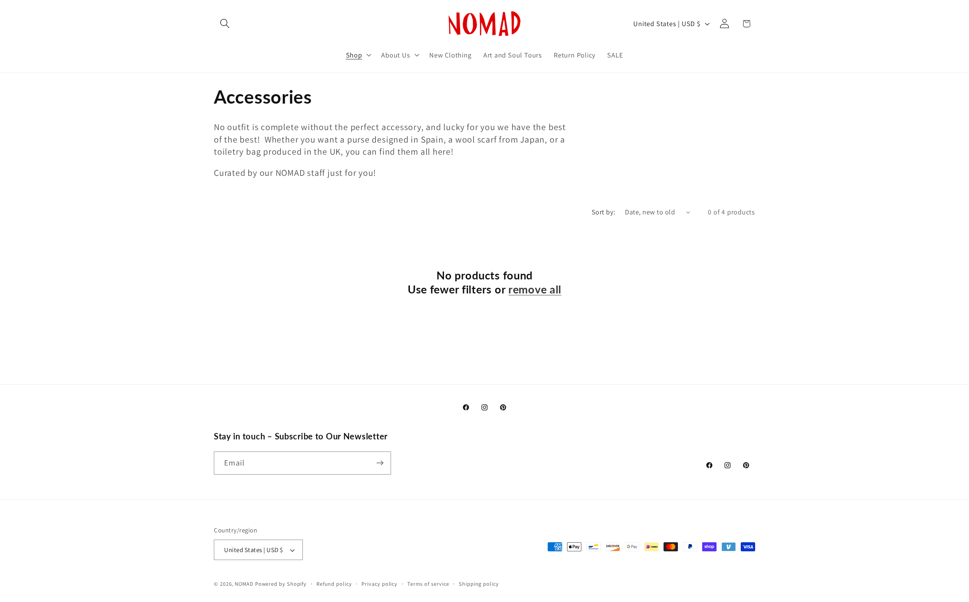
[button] (224, 23)
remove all (534, 289)
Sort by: (603, 211)
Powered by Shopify (281, 583)
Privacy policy (379, 583)
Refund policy (334, 583)
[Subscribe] (380, 463)
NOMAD (244, 583)
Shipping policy (479, 583)
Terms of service (428, 583)
